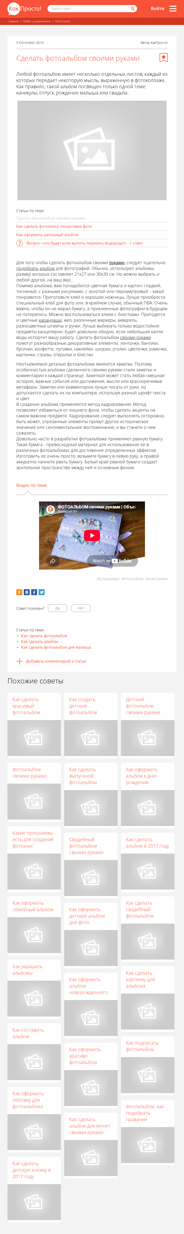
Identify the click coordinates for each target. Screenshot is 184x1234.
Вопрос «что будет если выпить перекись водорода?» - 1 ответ (85, 243)
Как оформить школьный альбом (47, 234)
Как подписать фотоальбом (142, 1046)
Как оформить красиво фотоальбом (85, 1055)
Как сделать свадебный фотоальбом (140, 909)
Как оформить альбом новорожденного (88, 985)
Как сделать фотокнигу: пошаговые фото (54, 226)
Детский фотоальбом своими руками (143, 706)
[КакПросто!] (24, 8)
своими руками (135, 337)
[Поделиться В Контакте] (27, 592)
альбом (47, 268)
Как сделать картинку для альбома (140, 979)
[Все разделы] (173, 9)
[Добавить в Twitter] (42, 592)
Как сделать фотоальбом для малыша (56, 647)
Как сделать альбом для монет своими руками (89, 1125)
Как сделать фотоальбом (44, 635)
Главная (13, 21)
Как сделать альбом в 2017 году (147, 842)
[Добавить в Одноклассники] (19, 592)
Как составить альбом (28, 1033)
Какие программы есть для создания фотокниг (33, 839)
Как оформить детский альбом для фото (87, 916)
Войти (157, 8)
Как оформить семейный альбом (32, 906)
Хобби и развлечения (36, 21)
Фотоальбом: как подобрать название (145, 1113)
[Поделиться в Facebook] (34, 592)
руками (116, 262)
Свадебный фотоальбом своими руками (86, 846)
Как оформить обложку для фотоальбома (28, 1100)
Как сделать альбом (39, 641)
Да (57, 608)
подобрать (27, 268)
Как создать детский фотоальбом (83, 706)
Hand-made (62, 21)
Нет (81, 608)
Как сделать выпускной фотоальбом (83, 776)
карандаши (50, 320)
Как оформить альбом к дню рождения (141, 776)
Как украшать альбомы (27, 969)
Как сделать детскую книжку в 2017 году (31, 1170)
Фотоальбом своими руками (29, 772)
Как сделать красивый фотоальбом (26, 706)
